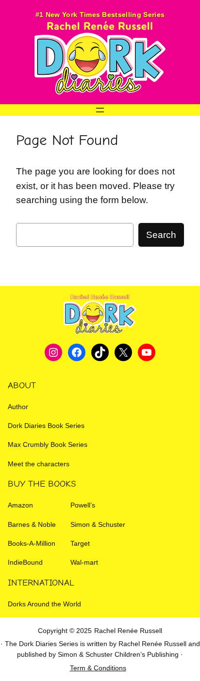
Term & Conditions (98, 668)
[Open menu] (100, 110)
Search (161, 235)
